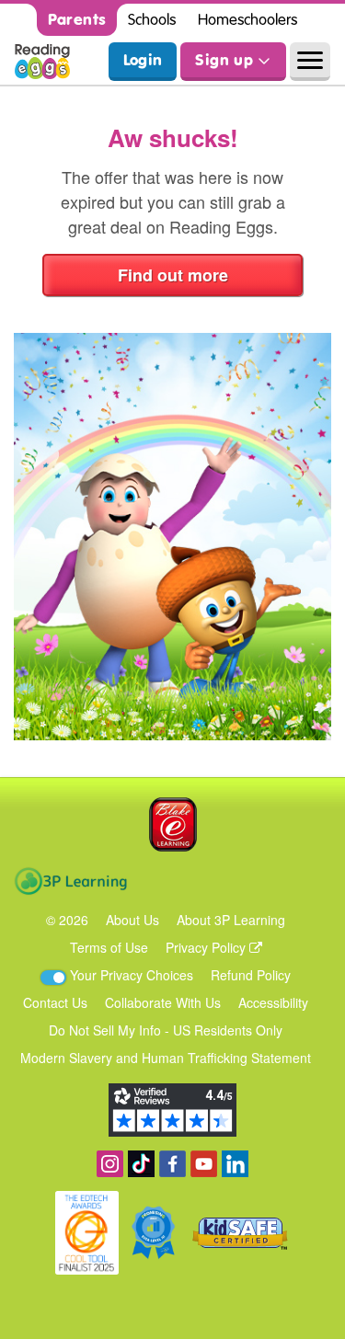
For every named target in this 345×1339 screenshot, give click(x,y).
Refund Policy (251, 975)
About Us (132, 919)
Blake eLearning (173, 824)
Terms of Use (109, 947)
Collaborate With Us (163, 1002)
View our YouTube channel (203, 1163)
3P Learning (70, 881)
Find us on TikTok (141, 1163)
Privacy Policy (207, 947)
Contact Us (55, 1002)
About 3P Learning (231, 919)
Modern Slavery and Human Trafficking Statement (165, 1057)
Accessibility (273, 1002)
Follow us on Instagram (110, 1163)
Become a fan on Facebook (172, 1163)
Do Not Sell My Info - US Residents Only (165, 1030)
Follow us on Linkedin (235, 1163)
